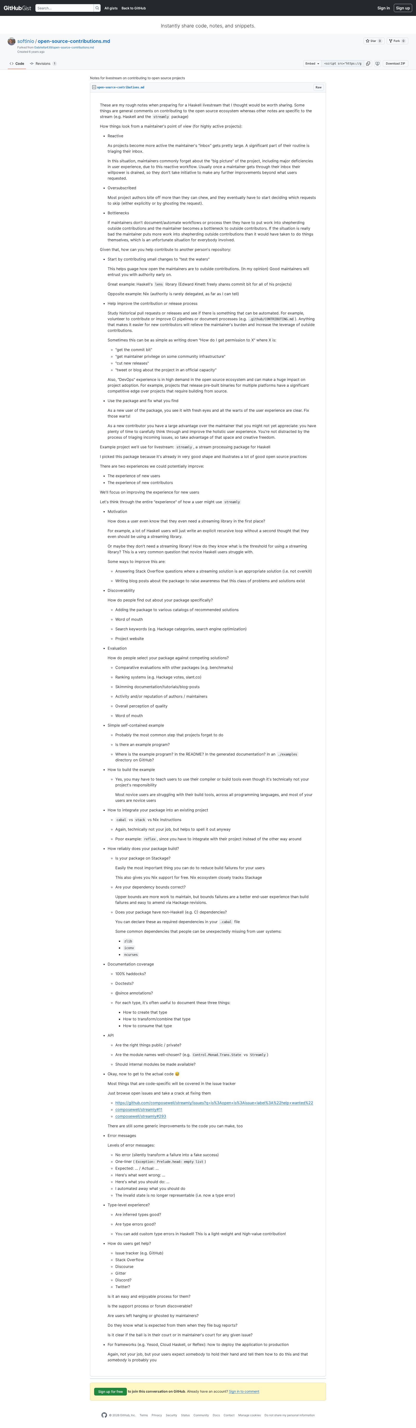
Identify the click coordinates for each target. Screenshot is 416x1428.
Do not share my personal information (290, 1415)
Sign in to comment (244, 1391)
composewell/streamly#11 (138, 1109)
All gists (111, 8)
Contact (229, 1415)
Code (19, 63)
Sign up (403, 8)
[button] (368, 63)
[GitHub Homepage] (104, 1415)
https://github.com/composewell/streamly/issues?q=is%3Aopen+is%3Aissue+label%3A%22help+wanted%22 (214, 1102)
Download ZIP (395, 63)
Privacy (157, 1415)
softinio (25, 41)
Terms (144, 1415)
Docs (216, 1415)
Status (185, 1415)
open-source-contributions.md (74, 41)
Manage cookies (249, 1415)
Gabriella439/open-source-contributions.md (64, 47)
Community (201, 1415)
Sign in (383, 8)
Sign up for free (110, 1391)
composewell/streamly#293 (140, 1116)
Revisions (45, 63)
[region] (208, 734)
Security (171, 1415)
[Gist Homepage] (18, 8)
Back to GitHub (134, 8)
